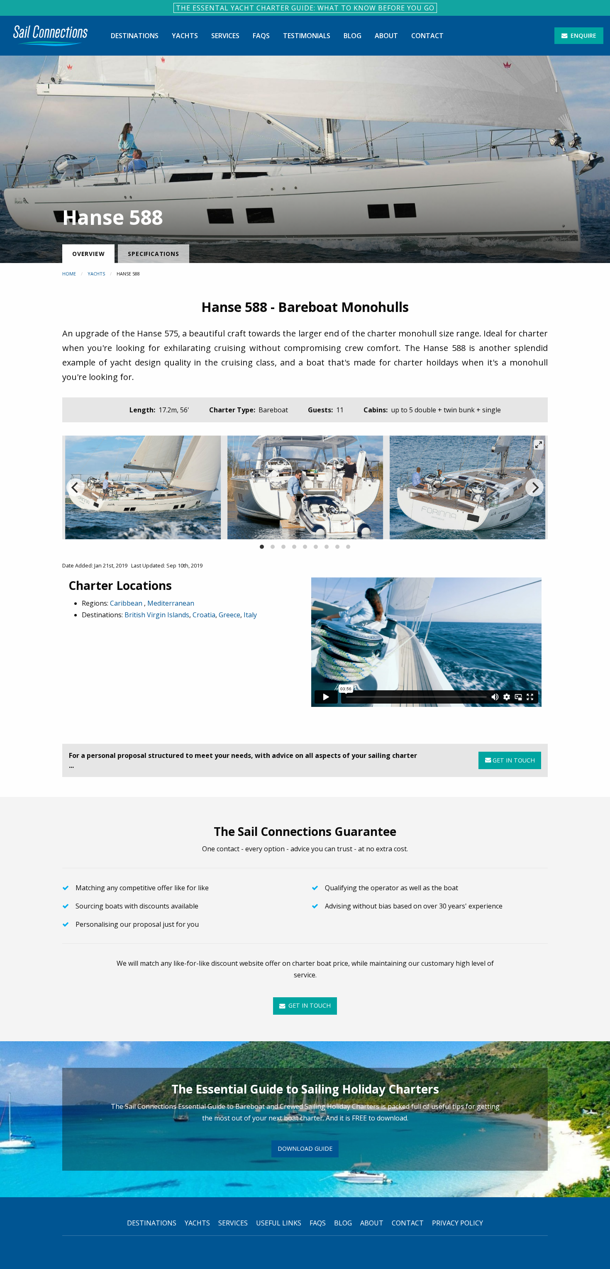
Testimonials (306, 35)
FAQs (261, 35)
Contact (427, 35)
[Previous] (75, 487)
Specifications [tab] (153, 254)
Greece (229, 614)
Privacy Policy (457, 1223)
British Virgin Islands (156, 614)
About (386, 35)
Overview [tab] (88, 254)
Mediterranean (170, 603)
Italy (250, 614)
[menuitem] (50, 36)
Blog (352, 35)
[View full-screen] (539, 445)
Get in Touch (513, 760)
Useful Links (278, 1223)
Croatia (204, 614)
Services (225, 35)
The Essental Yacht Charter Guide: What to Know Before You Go (305, 7)
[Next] (534, 487)
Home (69, 273)
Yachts (185, 35)
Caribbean (127, 603)
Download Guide (305, 1148)
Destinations (135, 35)
